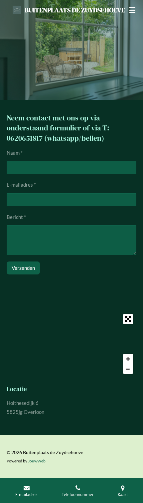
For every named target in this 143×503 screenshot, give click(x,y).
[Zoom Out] (128, 369)
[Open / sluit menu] (132, 10)
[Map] (71, 344)
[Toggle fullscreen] (128, 319)
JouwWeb (37, 460)
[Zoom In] (128, 359)
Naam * (15, 153)
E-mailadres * (21, 185)
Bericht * (16, 217)
